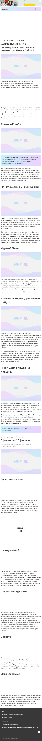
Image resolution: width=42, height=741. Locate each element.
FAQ (3, 711)
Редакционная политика (10, 724)
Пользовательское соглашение (12, 714)
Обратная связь (7, 718)
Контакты (5, 721)
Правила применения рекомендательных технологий (20, 727)
